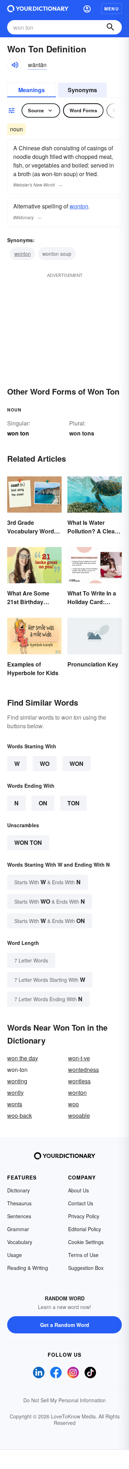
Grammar (18, 1229)
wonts (14, 1104)
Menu (111, 8)
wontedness (83, 1069)
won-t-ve (79, 1058)
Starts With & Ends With (47, 882)
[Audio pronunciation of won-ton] (14, 64)
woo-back (19, 1115)
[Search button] (110, 27)
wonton (79, 206)
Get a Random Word (64, 1324)
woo (73, 1104)
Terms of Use (83, 1254)
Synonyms (82, 90)
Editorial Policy (84, 1229)
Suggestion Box (86, 1267)
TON (73, 803)
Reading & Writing (27, 1267)
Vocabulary (19, 1242)
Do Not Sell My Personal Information (64, 1400)
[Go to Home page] (37, 8)
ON (43, 803)
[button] (87, 8)
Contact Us (80, 1203)
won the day (22, 1058)
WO (44, 763)
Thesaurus (19, 1203)
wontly (15, 1092)
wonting (17, 1081)
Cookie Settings (86, 1242)
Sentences (19, 1216)
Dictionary (18, 1190)
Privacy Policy (83, 1216)
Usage (14, 1254)
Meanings (31, 90)
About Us (78, 1190)
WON (76, 763)
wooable (79, 1115)
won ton (28, 842)
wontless (79, 1081)
